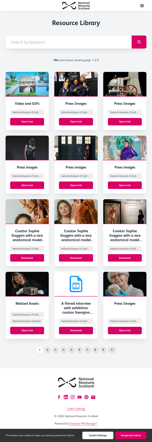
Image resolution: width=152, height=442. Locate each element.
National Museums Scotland (27, 321)
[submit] (139, 41)
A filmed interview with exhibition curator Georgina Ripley (76, 310)
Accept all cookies (131, 435)
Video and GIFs (27, 103)
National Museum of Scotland (27, 112)
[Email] (93, 397)
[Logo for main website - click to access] (76, 382)
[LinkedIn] (66, 397)
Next (112, 350)
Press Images (76, 103)
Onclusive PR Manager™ (83, 423)
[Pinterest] (86, 397)
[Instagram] (73, 397)
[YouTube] (79, 397)
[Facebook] (59, 397)
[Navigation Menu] (142, 5)
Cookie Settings (76, 408)
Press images (27, 167)
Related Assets (27, 303)
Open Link (27, 121)
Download (27, 257)
